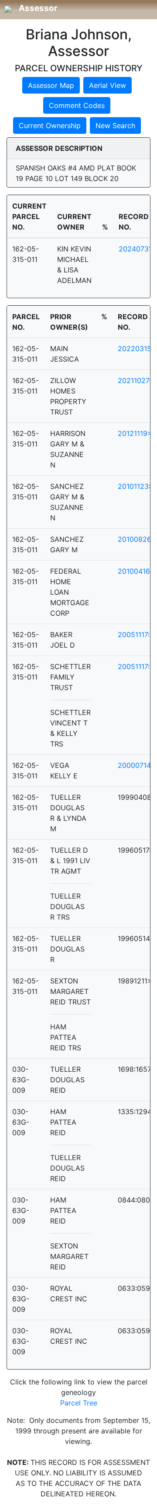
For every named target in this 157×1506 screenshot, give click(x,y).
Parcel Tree (78, 1402)
